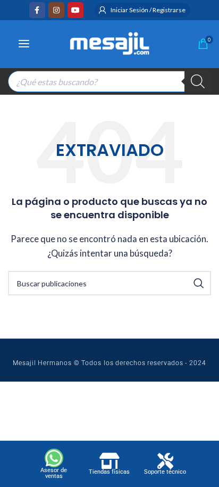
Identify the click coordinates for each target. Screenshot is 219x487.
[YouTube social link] (75, 10)
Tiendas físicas (109, 471)
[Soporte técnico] (165, 461)
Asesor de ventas (53, 473)
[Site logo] (109, 42)
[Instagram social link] (56, 10)
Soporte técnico (165, 471)
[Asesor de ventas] (54, 458)
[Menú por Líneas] (24, 43)
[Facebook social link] (37, 10)
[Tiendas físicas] (109, 461)
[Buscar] (197, 81)
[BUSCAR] (199, 283)
